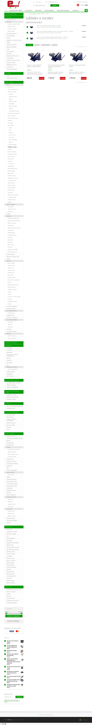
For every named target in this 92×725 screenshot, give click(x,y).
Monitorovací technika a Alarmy (12, 392)
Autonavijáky (10, 58)
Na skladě (9, 608)
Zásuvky (9, 358)
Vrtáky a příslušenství (13, 89)
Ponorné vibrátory (12, 151)
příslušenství (10, 417)
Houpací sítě (11, 268)
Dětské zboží (8, 527)
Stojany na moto (11, 62)
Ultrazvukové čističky (13, 600)
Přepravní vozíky (11, 199)
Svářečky (11, 94)
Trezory (9, 304)
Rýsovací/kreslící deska (13, 547)
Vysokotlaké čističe (12, 235)
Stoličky (9, 292)
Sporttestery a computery (14, 449)
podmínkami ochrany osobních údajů (12, 701)
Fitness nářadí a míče (13, 454)
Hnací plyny (10, 506)
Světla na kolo (11, 513)
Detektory (9, 465)
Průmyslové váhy (11, 175)
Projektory (10, 374)
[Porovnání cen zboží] (3, 723)
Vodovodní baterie (12, 306)
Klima (8, 76)
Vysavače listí (11, 225)
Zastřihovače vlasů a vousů (14, 589)
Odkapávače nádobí (12, 301)
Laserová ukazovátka (12, 369)
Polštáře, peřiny (11, 270)
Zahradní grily (11, 315)
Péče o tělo (8, 587)
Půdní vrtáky (10, 230)
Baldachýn (9, 529)
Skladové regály (11, 171)
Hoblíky (9, 149)
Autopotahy (10, 67)
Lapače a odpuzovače (13, 249)
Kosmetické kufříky (12, 603)
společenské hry (11, 576)
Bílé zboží (38, 10)
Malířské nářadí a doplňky (14, 382)
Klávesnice (9, 348)
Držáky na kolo (11, 511)
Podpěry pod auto (12, 64)
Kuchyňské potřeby (12, 320)
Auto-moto (28, 10)
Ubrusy (9, 294)
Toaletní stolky (11, 265)
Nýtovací (11, 142)
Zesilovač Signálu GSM (13, 256)
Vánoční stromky (12, 336)
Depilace (9, 596)
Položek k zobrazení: (13, 616)
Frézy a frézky (11, 156)
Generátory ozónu (12, 78)
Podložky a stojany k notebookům (12, 355)
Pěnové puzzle (11, 558)
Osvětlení (75, 10)
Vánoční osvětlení (12, 338)
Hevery (8, 38)
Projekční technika (12, 367)
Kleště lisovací (12, 135)
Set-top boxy (10, 376)
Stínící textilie (11, 244)
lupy (8, 365)
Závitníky (11, 132)
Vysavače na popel (11, 331)
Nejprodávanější (45, 45)
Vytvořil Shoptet (84, 719)
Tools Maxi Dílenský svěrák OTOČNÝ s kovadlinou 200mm (55, 31)
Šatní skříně (10, 275)
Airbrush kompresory (12, 387)
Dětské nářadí (10, 565)
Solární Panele (11, 254)
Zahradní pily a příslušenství (14, 228)
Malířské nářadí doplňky (12, 380)
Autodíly (9, 22)
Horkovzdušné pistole (14, 111)
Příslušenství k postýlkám (14, 280)
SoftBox (9, 427)
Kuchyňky (9, 578)
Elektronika (8, 345)
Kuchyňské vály (11, 313)
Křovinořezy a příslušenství (14, 220)
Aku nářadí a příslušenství (14, 113)
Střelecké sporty (11, 497)
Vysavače (9, 53)
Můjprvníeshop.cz (49, 714)
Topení (8, 214)
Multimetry (10, 211)
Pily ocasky (10, 123)
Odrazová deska (11, 423)
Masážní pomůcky (12, 452)
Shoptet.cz (41, 714)
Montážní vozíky (12, 197)
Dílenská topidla (11, 185)
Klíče (8, 49)
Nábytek (9, 261)
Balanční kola (10, 571)
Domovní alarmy (11, 399)
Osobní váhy (10, 459)
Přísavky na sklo (12, 180)
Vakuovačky (10, 322)
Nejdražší (37, 45)
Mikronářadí (11, 103)
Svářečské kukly (12, 101)
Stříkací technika (11, 385)
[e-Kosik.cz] (13, 4)
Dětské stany (10, 545)
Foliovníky (10, 242)
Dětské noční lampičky (13, 549)
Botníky (9, 282)
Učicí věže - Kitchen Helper (14, 296)
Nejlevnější (29, 45)
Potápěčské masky (11, 479)
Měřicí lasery (11, 173)
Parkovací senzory (12, 69)
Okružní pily (10, 159)
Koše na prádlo (11, 263)
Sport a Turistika (10, 433)
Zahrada (9, 216)
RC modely (9, 540)
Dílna (8, 85)
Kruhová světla (11, 425)
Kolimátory (10, 501)
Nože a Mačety (10, 472)
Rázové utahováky (11, 44)
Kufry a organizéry (12, 470)
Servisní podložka (13, 139)
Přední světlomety (12, 47)
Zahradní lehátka (12, 277)
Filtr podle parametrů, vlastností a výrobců (13, 621)
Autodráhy (10, 556)
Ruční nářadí (11, 125)
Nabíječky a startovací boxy (14, 40)
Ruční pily (10, 247)
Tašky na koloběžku (12, 520)
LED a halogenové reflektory (15, 406)
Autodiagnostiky (11, 19)
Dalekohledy (10, 443)
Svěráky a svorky (12, 147)
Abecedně (54, 45)
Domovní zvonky (11, 308)
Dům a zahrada (49, 10)
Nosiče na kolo (11, 518)
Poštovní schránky (12, 317)
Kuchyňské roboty (12, 310)
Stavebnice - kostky (12, 531)
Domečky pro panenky (12, 542)
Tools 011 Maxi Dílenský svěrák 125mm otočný (52, 37)
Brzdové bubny (11, 31)
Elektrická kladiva (13, 106)
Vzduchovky (10, 499)
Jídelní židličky (11, 574)
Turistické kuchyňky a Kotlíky (15, 438)
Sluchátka (9, 350)
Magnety (10, 202)
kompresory (10, 87)
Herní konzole (11, 580)
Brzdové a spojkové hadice (14, 24)
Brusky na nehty (11, 591)
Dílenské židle (11, 190)
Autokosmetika (11, 36)
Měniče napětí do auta (13, 56)
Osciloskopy (10, 206)
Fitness (8, 447)
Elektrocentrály (11, 183)
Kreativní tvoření (11, 534)
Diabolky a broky (11, 504)
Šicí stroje (9, 362)
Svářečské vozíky (13, 96)
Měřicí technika (11, 204)
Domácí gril (10, 326)
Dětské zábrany (11, 538)
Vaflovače (10, 324)
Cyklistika (9, 509)
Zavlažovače (10, 240)
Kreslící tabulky (11, 583)
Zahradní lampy (11, 232)
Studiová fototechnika (11, 412)
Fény (8, 468)
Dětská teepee (10, 563)
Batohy (8, 440)
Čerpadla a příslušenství (13, 218)
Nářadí (8, 42)
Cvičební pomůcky (12, 456)
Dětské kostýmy (11, 551)
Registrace (85, 2)
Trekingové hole (11, 490)
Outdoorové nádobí (12, 463)
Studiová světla (11, 415)
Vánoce (9, 333)
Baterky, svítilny (11, 436)
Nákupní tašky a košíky (13, 284)
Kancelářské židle (12, 287)
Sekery (8, 258)
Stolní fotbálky (11, 554)
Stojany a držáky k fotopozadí (11, 420)
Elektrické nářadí (12, 91)
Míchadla (10, 120)
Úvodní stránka (6, 10)
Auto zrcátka (10, 51)
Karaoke (9, 569)
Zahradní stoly (11, 272)
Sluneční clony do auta (13, 60)
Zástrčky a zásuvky (12, 28)
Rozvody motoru (11, 26)
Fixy (8, 536)
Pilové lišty (11, 163)
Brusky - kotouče (12, 115)
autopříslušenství (12, 33)
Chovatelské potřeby (15, 10)
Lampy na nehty (11, 598)
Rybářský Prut (10, 445)
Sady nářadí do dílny (12, 168)
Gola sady (11, 137)
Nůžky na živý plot (12, 223)
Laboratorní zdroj (12, 209)
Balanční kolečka (12, 516)
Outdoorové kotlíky (12, 483)
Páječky (10, 99)
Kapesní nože (11, 474)
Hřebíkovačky (11, 166)
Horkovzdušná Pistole (13, 118)
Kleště (10, 127)
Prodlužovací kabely (12, 154)
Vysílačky (9, 360)
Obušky (9, 522)
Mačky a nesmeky (11, 495)
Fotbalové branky (11, 567)
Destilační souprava (63, 10)
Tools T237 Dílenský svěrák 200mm (49, 25)
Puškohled (10, 488)
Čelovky (9, 492)
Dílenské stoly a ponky (13, 195)
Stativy (8, 429)
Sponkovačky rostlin (12, 251)
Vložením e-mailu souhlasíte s (12, 701)
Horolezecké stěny (12, 486)
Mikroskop (9, 352)
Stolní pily (10, 161)
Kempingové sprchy (12, 481)
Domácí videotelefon (12, 397)
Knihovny (10, 299)
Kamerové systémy (11, 395)
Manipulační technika (13, 178)
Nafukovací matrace (12, 289)
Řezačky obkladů (13, 144)
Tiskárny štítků (11, 371)
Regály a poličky (11, 560)
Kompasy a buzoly (11, 461)
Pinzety (8, 594)
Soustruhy (10, 192)
